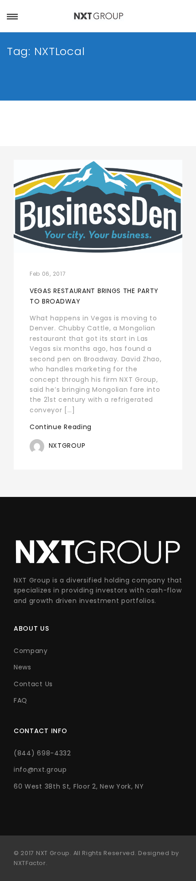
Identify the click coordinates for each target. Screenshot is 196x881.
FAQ (20, 700)
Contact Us (33, 684)
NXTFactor (30, 863)
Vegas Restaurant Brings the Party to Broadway (94, 295)
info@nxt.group (40, 769)
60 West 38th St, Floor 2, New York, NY (79, 786)
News (22, 667)
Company (31, 650)
